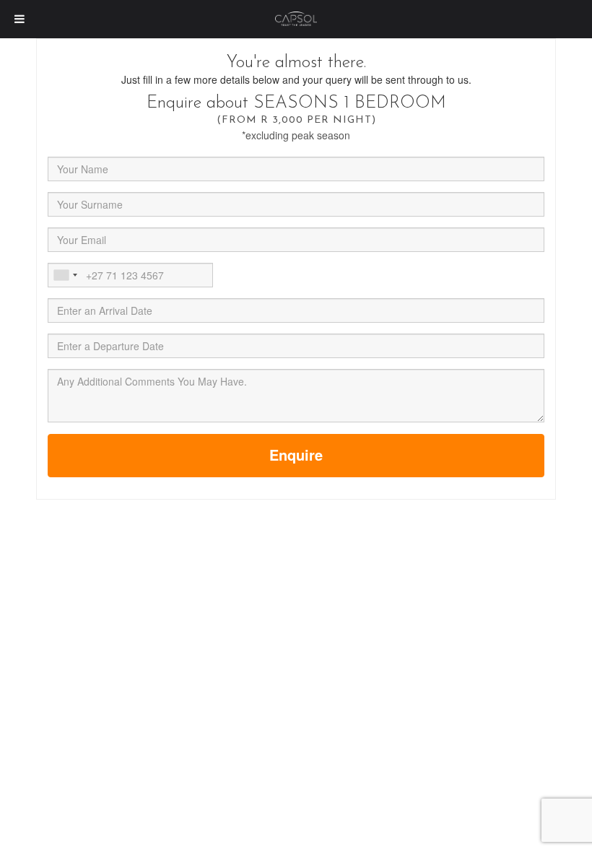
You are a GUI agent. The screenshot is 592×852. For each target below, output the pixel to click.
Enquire (296, 454)
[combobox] (65, 275)
